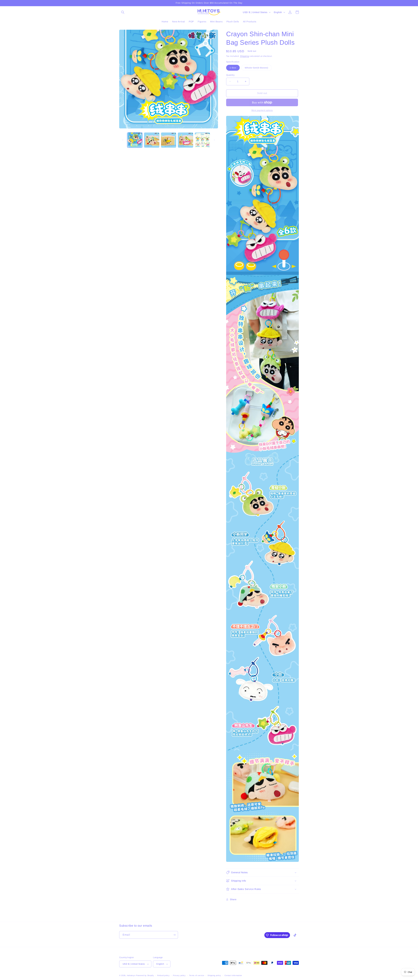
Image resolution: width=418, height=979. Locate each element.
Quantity (230, 75)
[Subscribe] (174, 935)
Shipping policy (214, 975)
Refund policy (163, 975)
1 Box (235, 68)
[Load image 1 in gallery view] (134, 140)
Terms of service (196, 975)
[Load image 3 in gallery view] (168, 140)
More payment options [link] (262, 110)
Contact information (233, 975)
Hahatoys (131, 975)
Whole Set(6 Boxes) (258, 68)
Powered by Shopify (145, 975)
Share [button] (233, 899)
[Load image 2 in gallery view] (151, 140)
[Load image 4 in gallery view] (185, 140)
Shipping (244, 56)
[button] (122, 12)
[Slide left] (122, 140)
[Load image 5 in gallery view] (202, 140)
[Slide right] (214, 140)
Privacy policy (179, 975)
